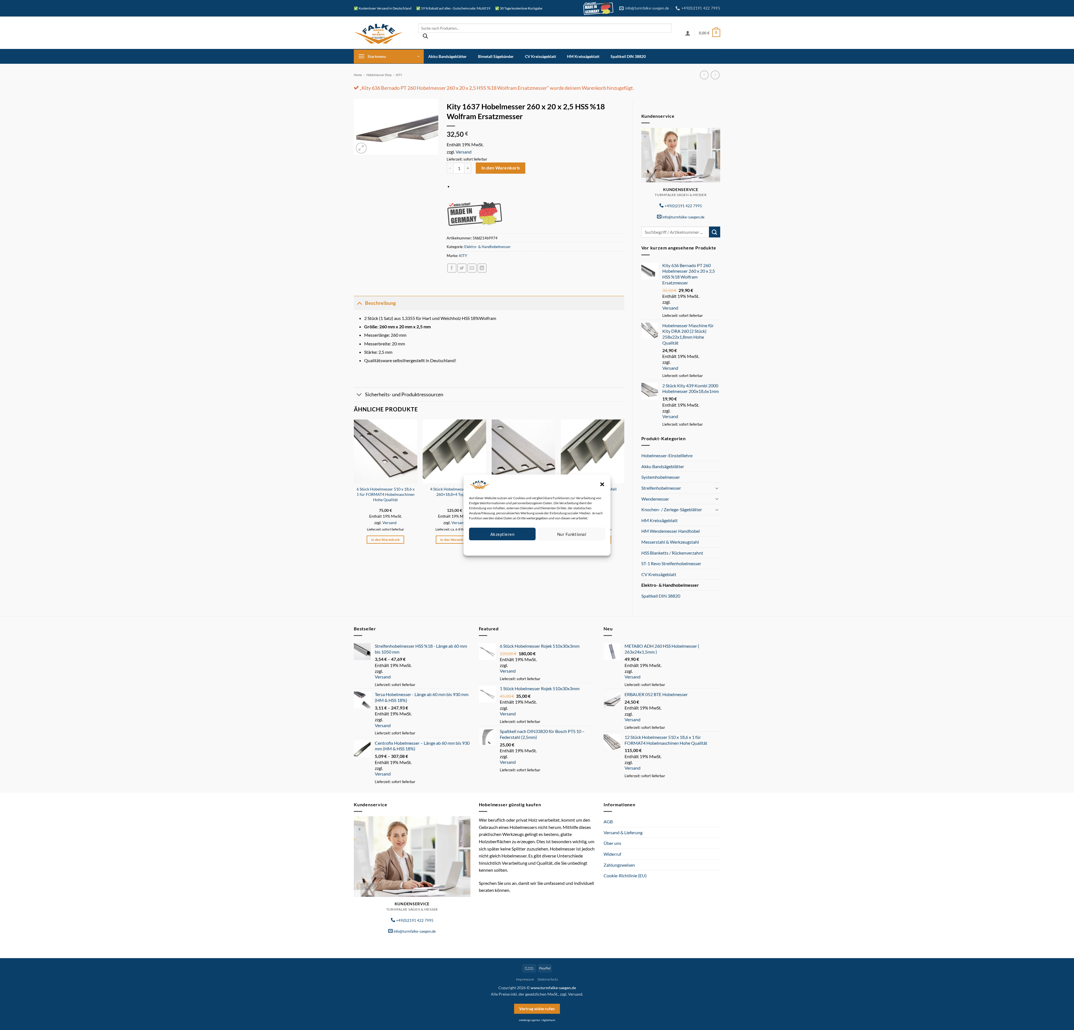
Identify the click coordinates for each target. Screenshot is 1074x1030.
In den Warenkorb (500, 167)
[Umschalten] (716, 488)
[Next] (624, 486)
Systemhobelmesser (660, 477)
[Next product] (704, 74)
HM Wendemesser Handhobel (670, 531)
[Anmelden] (688, 33)
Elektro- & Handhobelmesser (670, 585)
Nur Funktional (571, 533)
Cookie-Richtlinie (516, 547)
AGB (608, 821)
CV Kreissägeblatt (540, 56)
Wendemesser (655, 498)
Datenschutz (541, 547)
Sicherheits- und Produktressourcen (404, 394)
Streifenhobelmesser (661, 488)
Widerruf (612, 854)
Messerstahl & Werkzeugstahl (670, 542)
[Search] (425, 37)
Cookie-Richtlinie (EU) (625, 875)
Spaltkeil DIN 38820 (628, 56)
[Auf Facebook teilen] (451, 268)
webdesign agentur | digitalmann (537, 1020)
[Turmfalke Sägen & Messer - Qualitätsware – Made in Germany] (382, 33)
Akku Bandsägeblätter (447, 56)
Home (358, 75)
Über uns (612, 843)
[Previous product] (715, 74)
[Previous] (354, 486)
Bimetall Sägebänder (496, 56)
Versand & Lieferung (623, 832)
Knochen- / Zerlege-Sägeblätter (671, 509)
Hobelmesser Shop (379, 75)
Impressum (562, 547)
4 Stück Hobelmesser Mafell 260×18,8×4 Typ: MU (454, 492)
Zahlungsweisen (619, 865)
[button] (602, 484)
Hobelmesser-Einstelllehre (667, 455)
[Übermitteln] (714, 232)
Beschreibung (380, 303)
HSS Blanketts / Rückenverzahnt (672, 552)
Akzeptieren (502, 533)
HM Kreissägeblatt (583, 56)
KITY (399, 75)
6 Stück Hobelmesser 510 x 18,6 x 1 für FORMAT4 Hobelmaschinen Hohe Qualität (385, 494)
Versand (670, 307)
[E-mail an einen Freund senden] (472, 268)
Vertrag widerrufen (537, 1008)
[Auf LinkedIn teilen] (482, 268)
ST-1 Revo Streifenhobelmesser (671, 563)
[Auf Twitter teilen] (462, 268)
